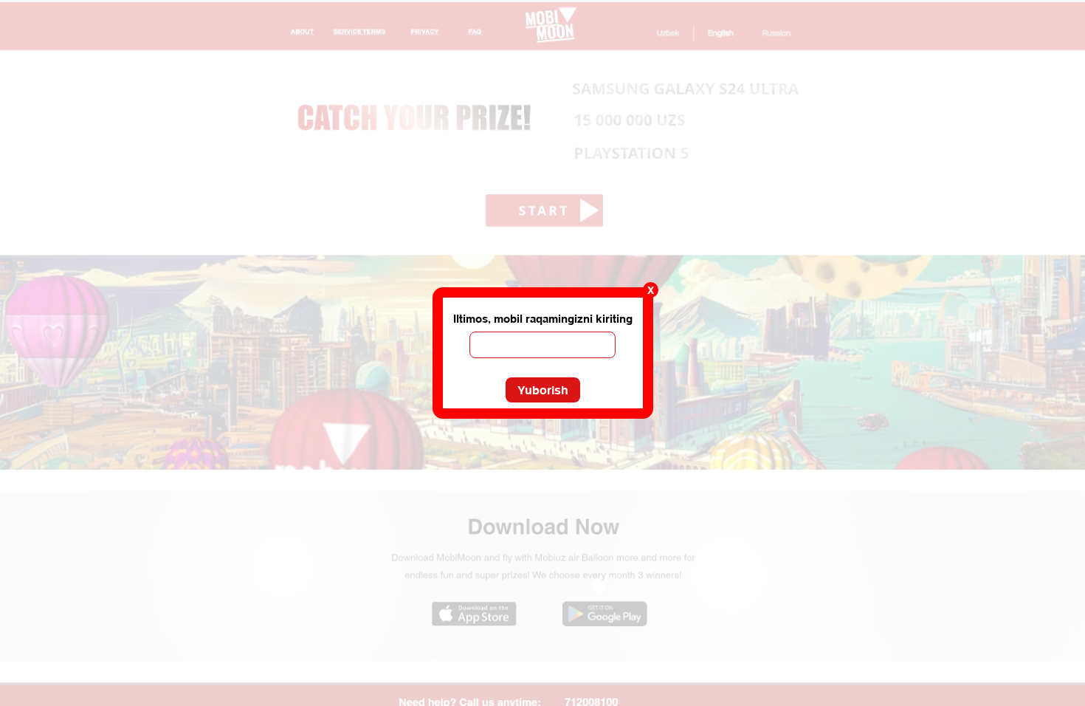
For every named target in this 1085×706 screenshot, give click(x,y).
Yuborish (542, 390)
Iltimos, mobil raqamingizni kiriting (543, 318)
